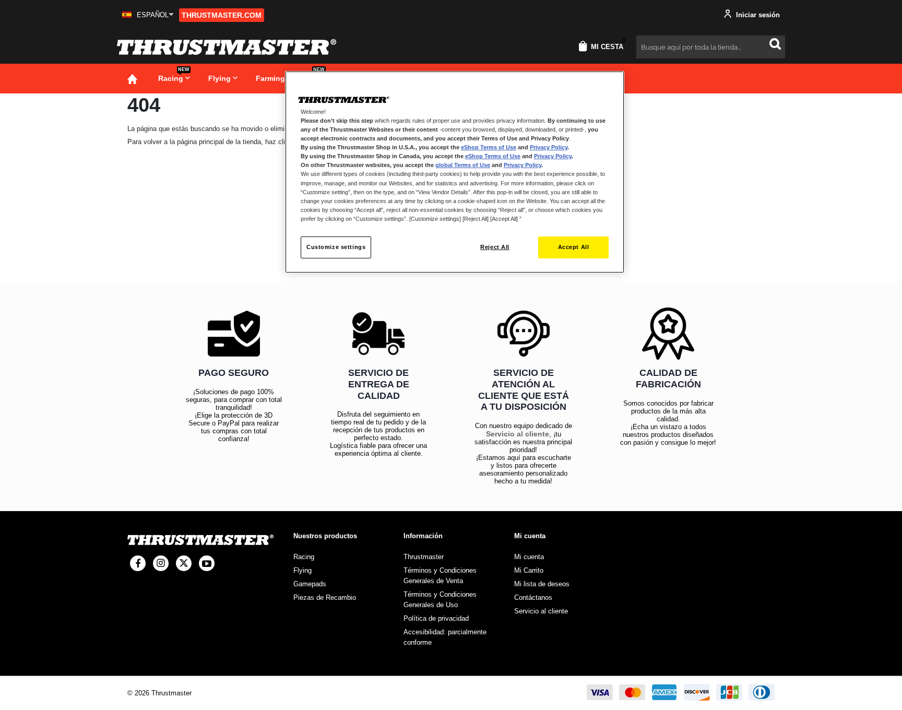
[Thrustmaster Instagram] (161, 563)
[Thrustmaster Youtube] (207, 563)
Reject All (494, 247)
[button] (148, 15)
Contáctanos (533, 597)
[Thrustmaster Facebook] (138, 563)
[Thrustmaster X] (184, 563)
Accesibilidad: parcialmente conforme (444, 637)
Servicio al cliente (517, 434)
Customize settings (335, 247)
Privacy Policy (548, 147)
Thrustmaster (423, 557)
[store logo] (226, 47)
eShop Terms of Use (488, 147)
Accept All (573, 247)
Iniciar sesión (757, 15)
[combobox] (710, 47)
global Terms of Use (462, 165)
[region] (454, 172)
